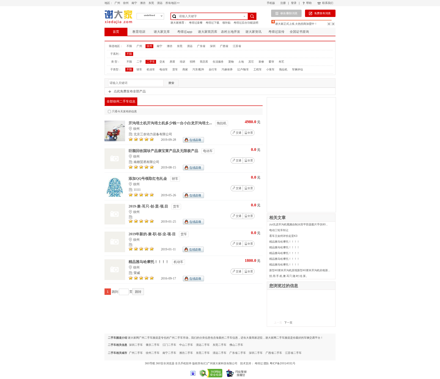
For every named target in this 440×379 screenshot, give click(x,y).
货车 (175, 69)
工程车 (257, 69)
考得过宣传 (276, 31)
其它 (251, 61)
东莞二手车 (219, 344)
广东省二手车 (237, 352)
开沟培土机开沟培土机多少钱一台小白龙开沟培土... (171, 123)
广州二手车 (136, 352)
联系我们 (327, 3)
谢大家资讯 (253, 31)
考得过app (184, 31)
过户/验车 (243, 69)
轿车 (139, 69)
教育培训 (138, 31)
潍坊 (143, 3)
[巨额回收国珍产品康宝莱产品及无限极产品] (114, 168)
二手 (139, 61)
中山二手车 (186, 344)
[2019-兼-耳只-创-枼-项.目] (114, 223)
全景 (250, 132)
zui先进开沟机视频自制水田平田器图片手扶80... (298, 224)
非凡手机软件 (183, 363)
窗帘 (271, 61)
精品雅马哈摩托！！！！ (149, 262)
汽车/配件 (198, 69)
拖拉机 (283, 69)
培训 (182, 61)
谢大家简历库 (207, 31)
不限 (129, 46)
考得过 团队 (262, 363)
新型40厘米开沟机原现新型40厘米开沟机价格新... (299, 270)
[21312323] (193, 223)
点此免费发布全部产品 (130, 91)
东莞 (151, 3)
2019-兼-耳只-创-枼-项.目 (149, 206)
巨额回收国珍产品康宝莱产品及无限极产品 (164, 151)
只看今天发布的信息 (124, 111)
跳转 (138, 291)
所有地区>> (172, 3)
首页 (116, 31)
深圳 (212, 46)
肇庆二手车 (153, 344)
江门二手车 (169, 344)
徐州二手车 (153, 352)
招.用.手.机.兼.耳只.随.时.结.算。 (288, 276)
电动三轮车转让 (279, 230)
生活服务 (218, 61)
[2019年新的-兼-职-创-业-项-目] (114, 251)
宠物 (231, 61)
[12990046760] (193, 169)
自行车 (213, 69)
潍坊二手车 (186, 352)
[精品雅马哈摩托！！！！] (114, 279)
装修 (261, 61)
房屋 (172, 61)
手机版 (271, 3)
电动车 (164, 69)
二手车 (151, 61)
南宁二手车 (169, 352)
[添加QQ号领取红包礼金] (114, 195)
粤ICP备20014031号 (282, 363)
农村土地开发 (230, 31)
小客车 (270, 69)
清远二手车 (203, 344)
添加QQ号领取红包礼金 (148, 178)
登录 (294, 3)
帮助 (309, 3)
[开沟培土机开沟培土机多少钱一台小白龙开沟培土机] (114, 140)
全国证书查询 (299, 31)
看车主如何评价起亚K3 (283, 236)
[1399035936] (193, 197)
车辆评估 (297, 69)
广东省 (201, 46)
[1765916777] (193, 141)
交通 (238, 132)
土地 (241, 61)
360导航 (150, 363)
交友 (162, 61)
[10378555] (193, 280)
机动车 (151, 69)
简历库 (204, 61)
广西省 (224, 46)
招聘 (192, 61)
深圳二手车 (136, 344)
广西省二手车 (274, 352)
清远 (159, 3)
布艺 (281, 61)
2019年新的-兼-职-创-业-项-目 (153, 234)
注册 (283, 3)
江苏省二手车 (293, 352)
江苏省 (237, 46)
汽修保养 (227, 69)
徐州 (126, 3)
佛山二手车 (236, 344)
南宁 (134, 3)
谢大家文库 (162, 31)
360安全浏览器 (165, 363)
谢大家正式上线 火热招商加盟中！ (296, 23)
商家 (185, 69)
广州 (117, 3)
